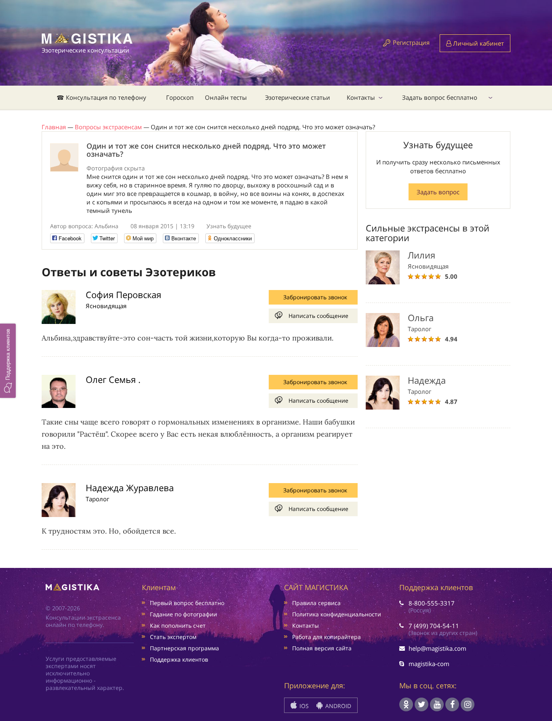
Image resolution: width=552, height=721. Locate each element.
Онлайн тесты (226, 97)
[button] (8, 360)
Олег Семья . (113, 379)
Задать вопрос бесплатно (439, 97)
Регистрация (411, 42)
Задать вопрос (438, 192)
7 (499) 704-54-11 (434, 626)
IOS (303, 706)
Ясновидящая (106, 306)
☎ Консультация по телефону (101, 97)
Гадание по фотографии (183, 614)
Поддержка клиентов (179, 659)
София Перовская (123, 294)
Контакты (361, 97)
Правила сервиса (316, 603)
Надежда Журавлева (130, 487)
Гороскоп (180, 97)
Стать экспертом (173, 637)
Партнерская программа (184, 648)
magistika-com (429, 664)
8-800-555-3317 (432, 603)
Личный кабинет (477, 43)
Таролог (97, 499)
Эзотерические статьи (297, 97)
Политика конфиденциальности (336, 614)
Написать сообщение (318, 316)
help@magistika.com (437, 648)
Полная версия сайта (322, 648)
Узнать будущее (228, 226)
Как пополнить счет (178, 625)
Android (337, 706)
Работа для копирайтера (326, 637)
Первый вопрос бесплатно (187, 603)
